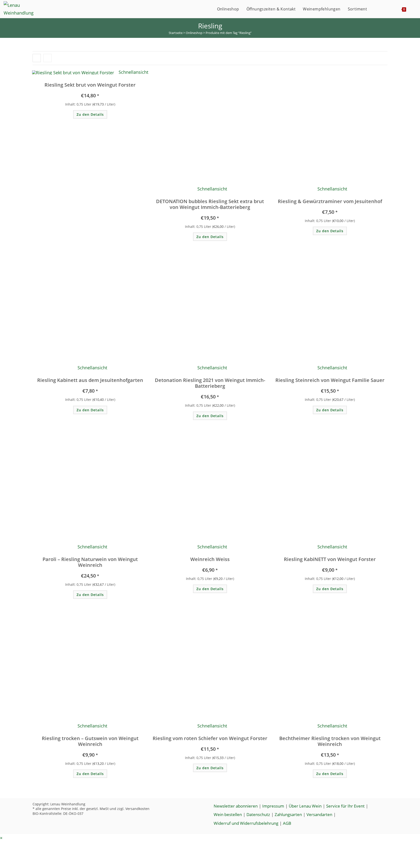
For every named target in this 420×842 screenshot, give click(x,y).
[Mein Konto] (376, 9)
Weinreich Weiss (210, 559)
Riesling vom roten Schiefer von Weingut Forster (210, 738)
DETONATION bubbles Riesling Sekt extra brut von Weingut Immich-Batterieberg (210, 204)
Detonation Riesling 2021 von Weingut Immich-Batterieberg (210, 383)
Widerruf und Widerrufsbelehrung (246, 823)
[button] (117, 76)
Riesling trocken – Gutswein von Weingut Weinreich (90, 741)
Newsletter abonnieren (236, 806)
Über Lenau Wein (305, 806)
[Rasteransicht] (37, 58)
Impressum (273, 806)
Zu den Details (90, 114)
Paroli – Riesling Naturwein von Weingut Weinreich (90, 562)
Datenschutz (258, 814)
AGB (287, 823)
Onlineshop (194, 33)
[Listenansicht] (47, 58)
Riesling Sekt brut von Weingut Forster (90, 85)
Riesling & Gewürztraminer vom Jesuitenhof (330, 201)
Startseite (176, 33)
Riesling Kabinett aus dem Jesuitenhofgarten (90, 380)
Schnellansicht (132, 72)
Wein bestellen (228, 814)
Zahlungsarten (288, 814)
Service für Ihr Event (345, 806)
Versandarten (319, 814)
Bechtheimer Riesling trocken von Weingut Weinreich (330, 741)
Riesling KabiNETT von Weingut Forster (330, 559)
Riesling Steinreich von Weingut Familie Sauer (330, 380)
